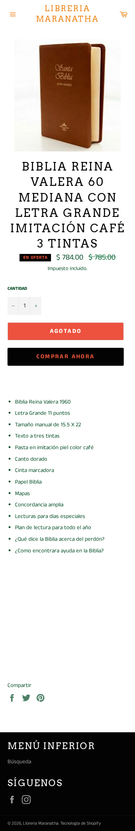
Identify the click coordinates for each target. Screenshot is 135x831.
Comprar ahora (65, 356)
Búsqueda (19, 762)
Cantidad (17, 289)
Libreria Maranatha (67, 14)
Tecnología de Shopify (80, 823)
